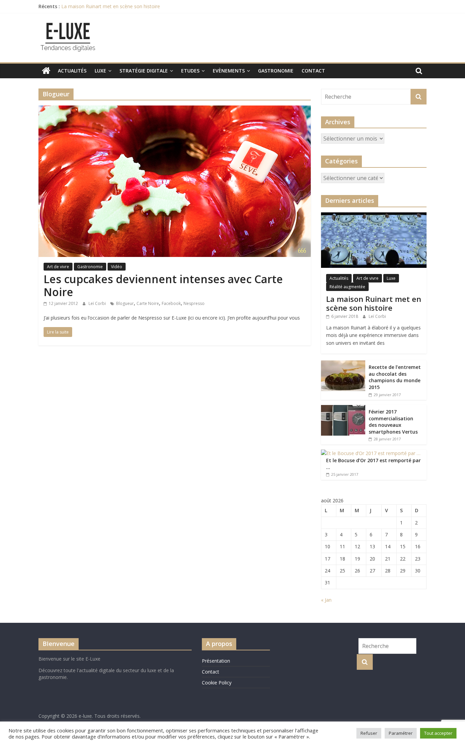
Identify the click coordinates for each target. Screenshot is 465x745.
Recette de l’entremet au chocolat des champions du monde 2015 (395, 377)
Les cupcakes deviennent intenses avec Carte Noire (163, 285)
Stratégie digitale (143, 70)
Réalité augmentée (347, 287)
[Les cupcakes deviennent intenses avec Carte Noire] (174, 109)
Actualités (72, 70)
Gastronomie (275, 70)
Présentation (216, 661)
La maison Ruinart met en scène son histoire (110, 6)
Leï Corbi (98, 303)
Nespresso (194, 303)
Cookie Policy (216, 682)
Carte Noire (148, 303)
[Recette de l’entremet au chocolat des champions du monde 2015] (343, 364)
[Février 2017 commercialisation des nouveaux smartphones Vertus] (343, 408)
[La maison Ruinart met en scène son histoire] (374, 216)
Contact (313, 70)
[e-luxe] (46, 71)
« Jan (326, 600)
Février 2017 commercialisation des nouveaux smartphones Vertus (393, 421)
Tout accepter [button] (438, 733)
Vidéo (116, 267)
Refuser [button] (368, 733)
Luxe (100, 70)
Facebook (171, 303)
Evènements (229, 70)
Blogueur (125, 303)
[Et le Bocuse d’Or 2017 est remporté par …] (370, 453)
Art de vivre (58, 267)
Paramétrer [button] (401, 733)
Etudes (190, 70)
